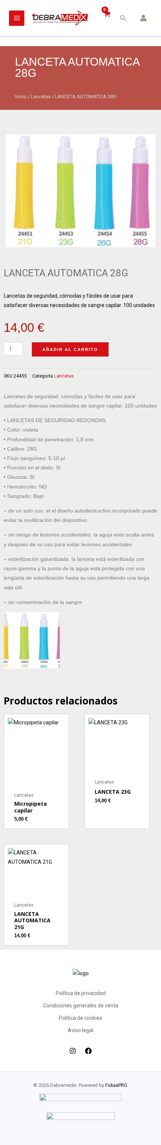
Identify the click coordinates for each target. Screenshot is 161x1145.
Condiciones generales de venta (80, 1006)
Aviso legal (80, 1030)
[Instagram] (72, 1051)
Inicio (21, 96)
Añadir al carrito (70, 349)
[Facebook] (88, 1051)
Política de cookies (80, 1018)
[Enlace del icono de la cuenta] (143, 18)
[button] (123, 18)
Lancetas (41, 96)
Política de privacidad (81, 993)
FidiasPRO (116, 1085)
